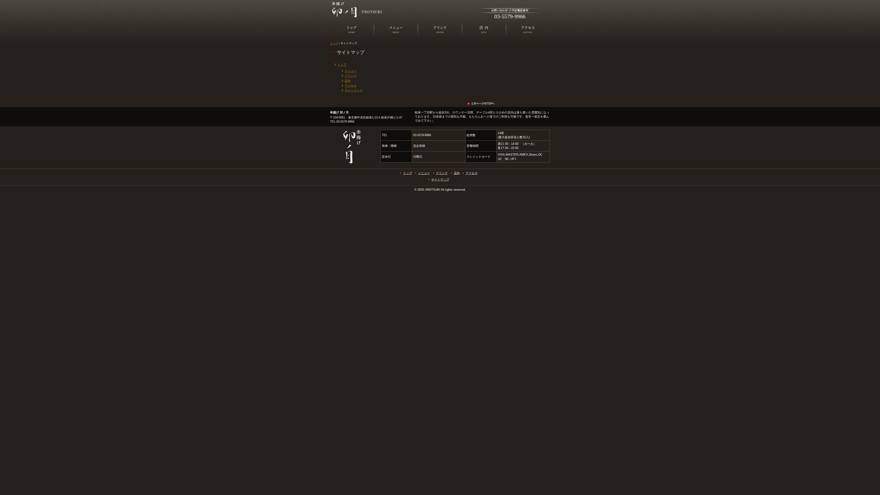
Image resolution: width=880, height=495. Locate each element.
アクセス (528, 45)
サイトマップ (354, 90)
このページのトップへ (412, 103)
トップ (352, 45)
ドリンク (440, 45)
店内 (484, 45)
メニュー (396, 45)
